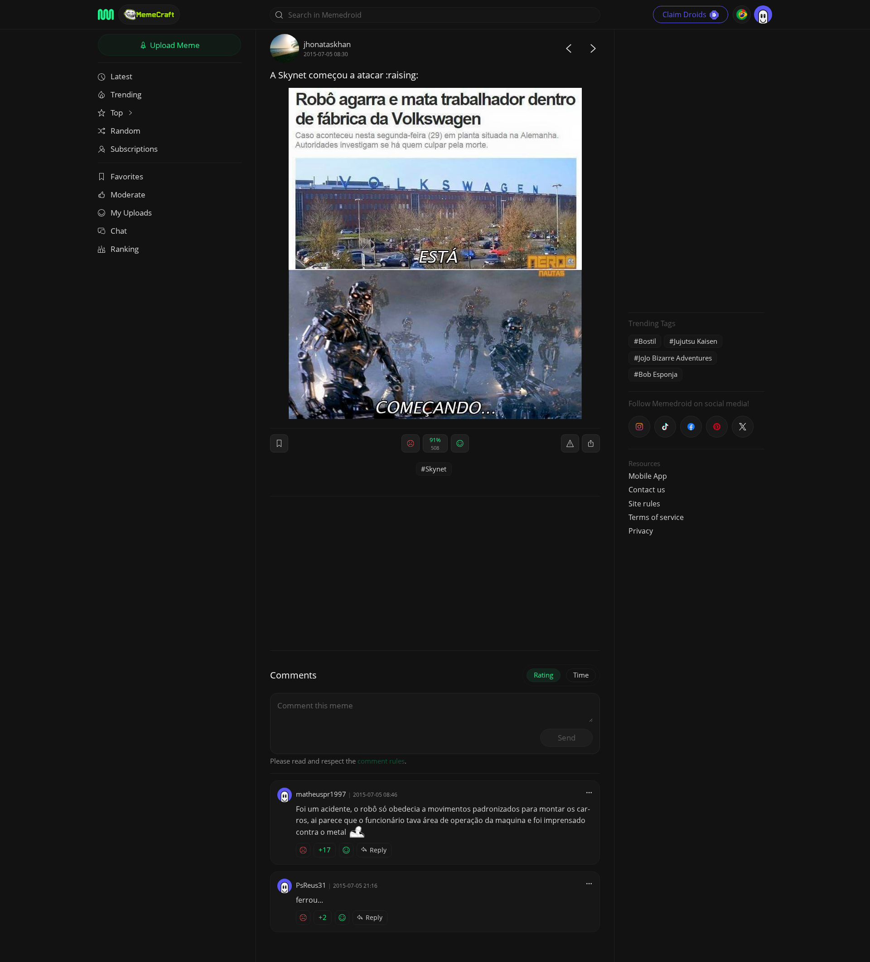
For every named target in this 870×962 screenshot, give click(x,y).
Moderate (128, 194)
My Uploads (131, 212)
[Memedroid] (106, 14)
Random (125, 130)
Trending (126, 94)
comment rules (381, 760)
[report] (570, 443)
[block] (591, 443)
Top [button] (118, 112)
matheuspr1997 (321, 793)
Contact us (646, 490)
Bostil (647, 341)
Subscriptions (134, 149)
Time (581, 674)
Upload (174, 45)
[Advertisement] (696, 170)
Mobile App (647, 476)
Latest (121, 76)
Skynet (435, 468)
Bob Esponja (657, 374)
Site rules (644, 504)
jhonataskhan (327, 44)
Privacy (640, 531)
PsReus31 (311, 885)
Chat (119, 231)
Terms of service (656, 517)
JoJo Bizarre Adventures (675, 357)
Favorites (127, 176)
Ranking (125, 249)
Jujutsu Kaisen (695, 341)
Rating (543, 674)
